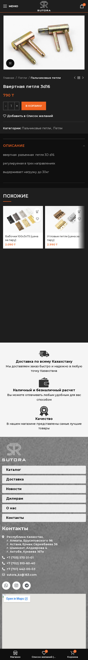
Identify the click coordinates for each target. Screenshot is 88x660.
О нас (11, 508)
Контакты (15, 518)
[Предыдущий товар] (75, 78)
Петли (23, 77)
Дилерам (14, 498)
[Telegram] (27, 585)
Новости (13, 489)
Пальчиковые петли (46, 77)
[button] (37, 211)
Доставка (15, 479)
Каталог (13, 470)
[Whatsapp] (6, 585)
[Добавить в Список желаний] (37, 218)
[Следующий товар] (83, 78)
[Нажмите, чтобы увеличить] (10, 63)
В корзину (34, 105)
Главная (9, 77)
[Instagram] (16, 585)
